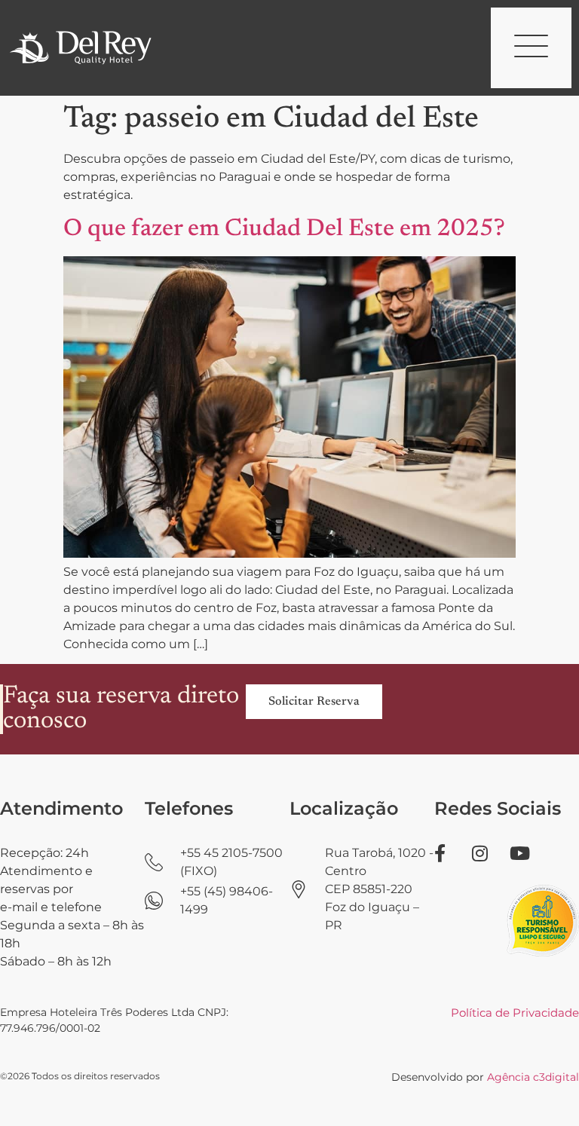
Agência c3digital (533, 1077)
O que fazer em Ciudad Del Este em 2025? (284, 229)
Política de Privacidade (515, 1012)
